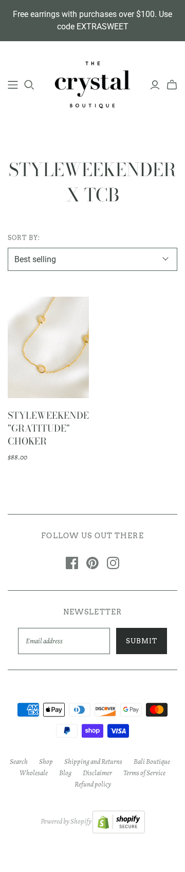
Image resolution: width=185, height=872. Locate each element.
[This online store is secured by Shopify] (118, 821)
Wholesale (34, 773)
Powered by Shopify (66, 821)
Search (19, 761)
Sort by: (24, 238)
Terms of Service (144, 773)
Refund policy (93, 784)
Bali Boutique (152, 761)
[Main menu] (13, 85)
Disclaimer (97, 773)
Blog (65, 773)
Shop (46, 761)
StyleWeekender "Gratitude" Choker (52, 428)
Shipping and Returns (93, 761)
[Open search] (29, 85)
